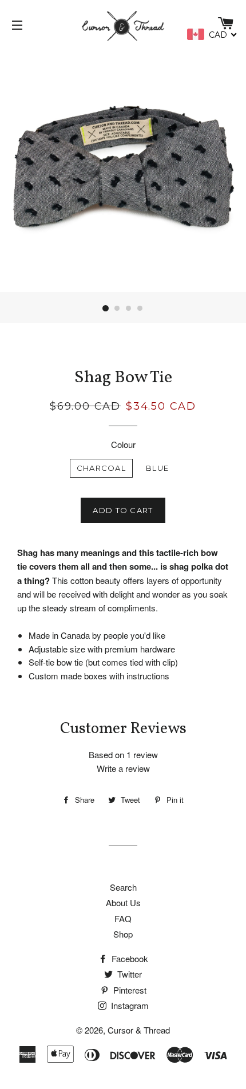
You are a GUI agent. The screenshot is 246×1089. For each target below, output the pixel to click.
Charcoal (101, 468)
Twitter (128, 974)
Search (123, 887)
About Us (123, 902)
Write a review (123, 768)
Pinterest (128, 990)
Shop (123, 934)
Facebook (128, 958)
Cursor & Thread (139, 1030)
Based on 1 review (123, 754)
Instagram (129, 1005)
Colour (123, 444)
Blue (157, 468)
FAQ (123, 918)
